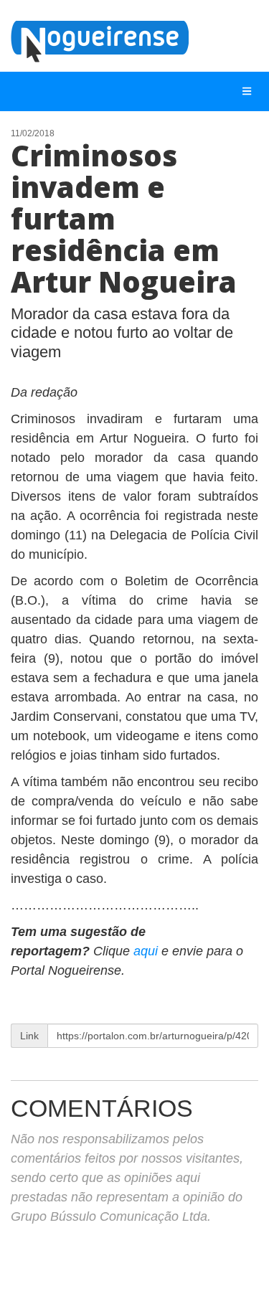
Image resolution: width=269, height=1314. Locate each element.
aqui (147, 951)
